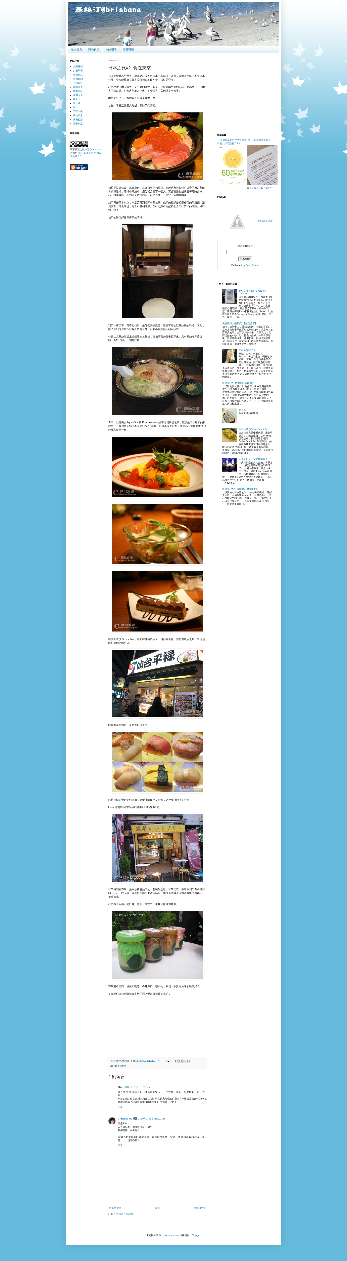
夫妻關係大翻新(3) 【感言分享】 (239, 323)
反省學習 (78, 70)
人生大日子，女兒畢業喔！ (253, 459)
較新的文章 (115, 1208)
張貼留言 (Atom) (125, 1213)
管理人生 (78, 111)
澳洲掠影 (78, 119)
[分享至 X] (184, 1061)
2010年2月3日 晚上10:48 (151, 1118)
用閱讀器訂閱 (265, 220)
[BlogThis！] (181, 1061)
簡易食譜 (93, 49)
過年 (75, 107)
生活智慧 (78, 74)
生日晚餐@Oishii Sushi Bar (253, 429)
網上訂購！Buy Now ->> (260, 188)
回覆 (120, 1107)
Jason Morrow (171, 1235)
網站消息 (78, 115)
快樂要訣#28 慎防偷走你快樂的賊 (240, 489)
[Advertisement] (157, 1024)
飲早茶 (242, 409)
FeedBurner (252, 265)
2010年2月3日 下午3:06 (137, 1087)
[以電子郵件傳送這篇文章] (177, 1061)
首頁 (157, 1208)
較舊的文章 (200, 1208)
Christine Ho (125, 1118)
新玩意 (76, 103)
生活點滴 (121, 1066)
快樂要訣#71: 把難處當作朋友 (238, 383)
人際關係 (78, 66)
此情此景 (78, 87)
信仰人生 (78, 95)
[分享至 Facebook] (188, 1061)
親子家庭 (78, 123)
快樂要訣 (78, 91)
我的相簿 (111, 49)
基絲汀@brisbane (91, 149)
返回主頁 (76, 49)
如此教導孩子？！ (248, 350)
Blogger (196, 1235)
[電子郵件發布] (167, 1061)
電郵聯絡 (128, 49)
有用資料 (78, 82)
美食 (75, 99)
